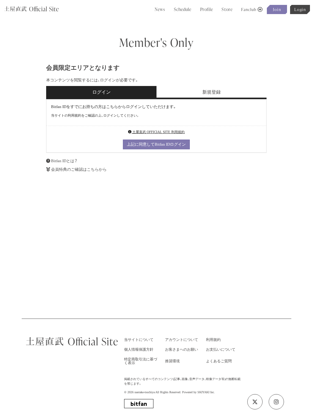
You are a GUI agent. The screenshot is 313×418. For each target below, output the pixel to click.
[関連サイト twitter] (255, 401)
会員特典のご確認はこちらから (79, 169)
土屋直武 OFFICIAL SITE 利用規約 (158, 132)
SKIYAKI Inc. (206, 392)
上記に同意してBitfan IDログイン (156, 144)
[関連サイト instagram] (276, 401)
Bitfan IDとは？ (64, 161)
